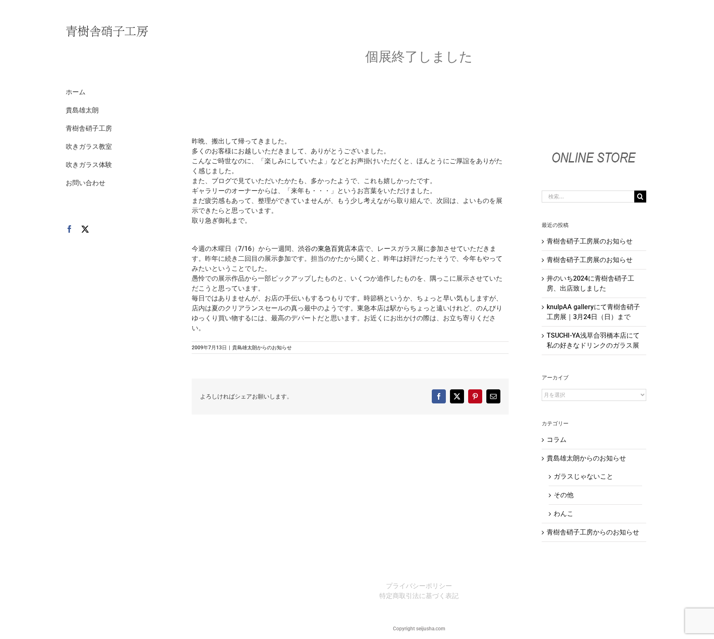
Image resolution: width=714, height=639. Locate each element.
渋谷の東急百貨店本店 (331, 249)
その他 (564, 495)
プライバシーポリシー (419, 586)
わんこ (564, 513)
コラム (556, 439)
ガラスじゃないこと (583, 476)
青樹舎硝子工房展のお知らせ (590, 241)
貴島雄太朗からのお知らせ (262, 347)
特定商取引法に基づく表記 (419, 596)
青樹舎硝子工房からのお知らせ (593, 532)
